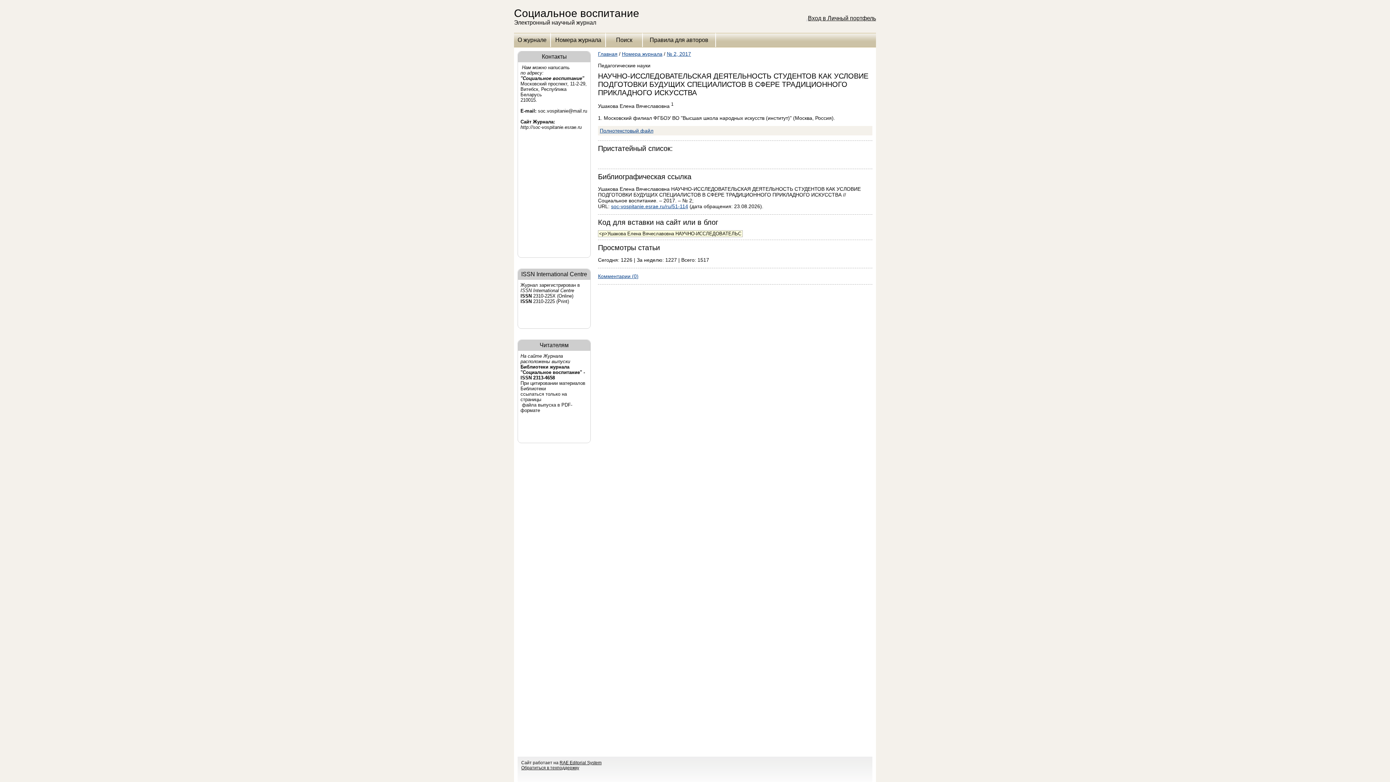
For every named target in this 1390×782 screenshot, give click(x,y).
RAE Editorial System (581, 762)
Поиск (624, 40)
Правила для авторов (679, 40)
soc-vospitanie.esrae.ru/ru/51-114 (649, 206)
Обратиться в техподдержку (550, 767)
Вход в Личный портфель (842, 18)
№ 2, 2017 (679, 54)
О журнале (532, 40)
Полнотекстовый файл (626, 131)
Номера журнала (578, 40)
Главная (608, 54)
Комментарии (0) (618, 276)
